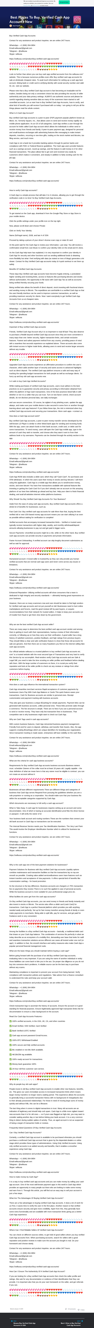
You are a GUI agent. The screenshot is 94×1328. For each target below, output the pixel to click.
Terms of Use (36, 5)
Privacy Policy (27, 5)
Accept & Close (64, 2)
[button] (66, 1309)
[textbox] (47, 665)
